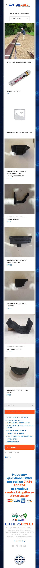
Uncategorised (12, 442)
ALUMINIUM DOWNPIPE (14, 420)
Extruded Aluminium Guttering (19, 436)
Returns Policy (19, 541)
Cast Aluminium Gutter (16, 431)
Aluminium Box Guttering (17, 417)
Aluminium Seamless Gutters (18, 423)
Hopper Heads (11, 439)
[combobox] (20, 18)
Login (8, 457)
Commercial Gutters (15, 433)
